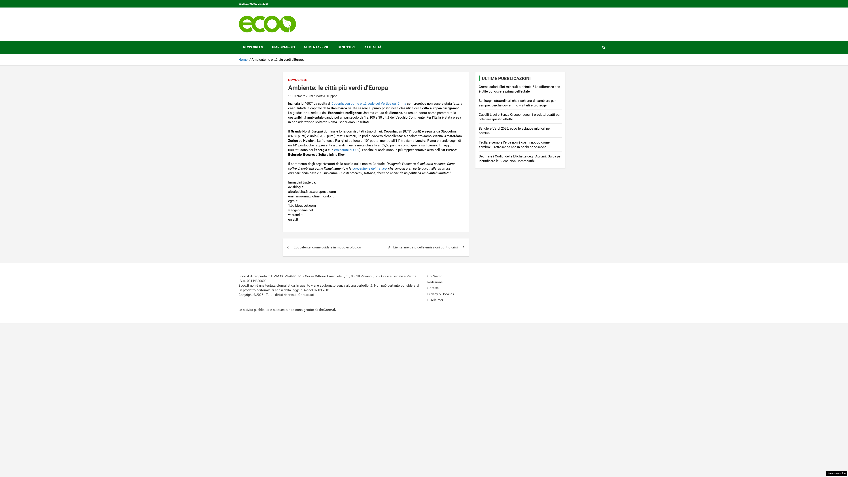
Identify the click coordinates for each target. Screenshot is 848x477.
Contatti (433, 288)
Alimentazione (316, 47)
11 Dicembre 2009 (300, 96)
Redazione (435, 282)
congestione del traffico (369, 168)
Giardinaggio (283, 47)
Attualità (372, 47)
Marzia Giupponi (327, 96)
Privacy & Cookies (440, 294)
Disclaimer (435, 300)
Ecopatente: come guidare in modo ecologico (327, 247)
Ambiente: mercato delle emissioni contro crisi (423, 247)
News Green (253, 47)
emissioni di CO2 (346, 150)
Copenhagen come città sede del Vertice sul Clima (368, 104)
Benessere (347, 47)
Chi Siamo (435, 276)
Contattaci (306, 295)
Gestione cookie (837, 473)
